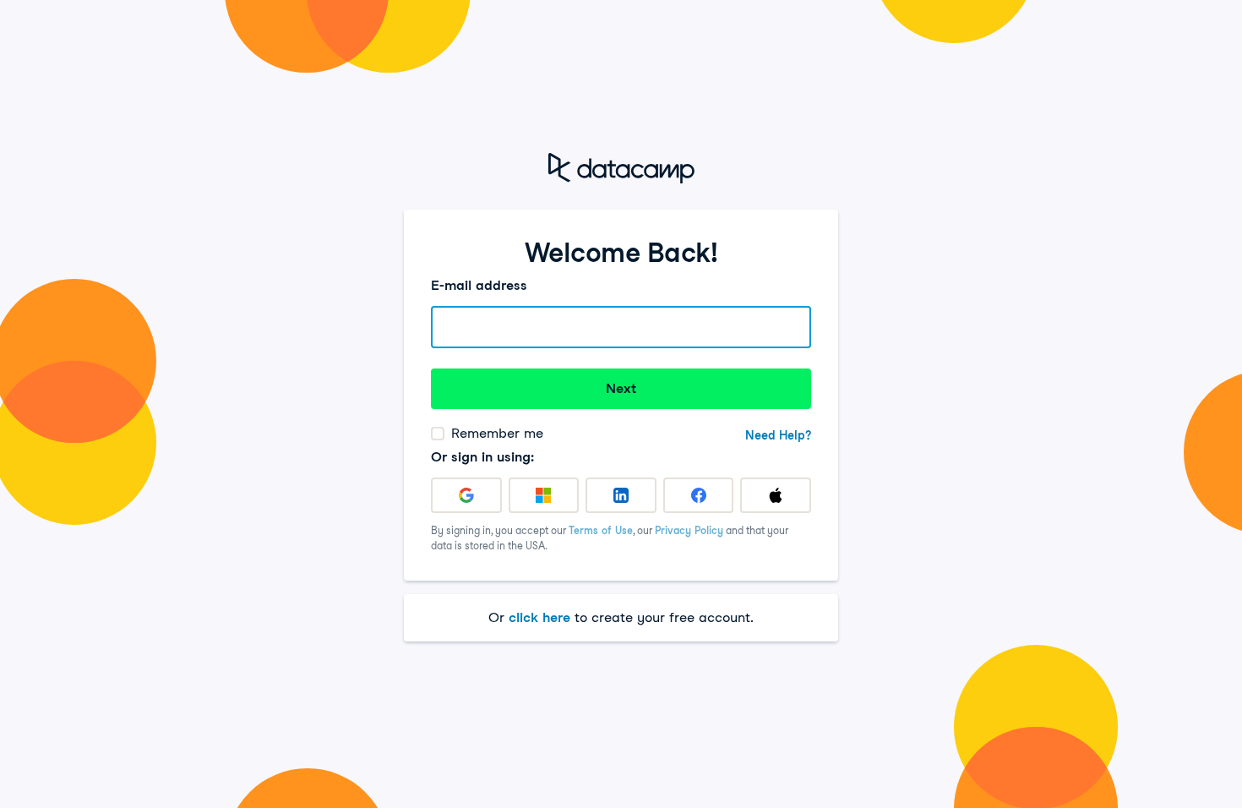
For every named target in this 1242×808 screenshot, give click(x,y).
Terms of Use (601, 530)
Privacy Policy (689, 530)
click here (539, 617)
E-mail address (479, 285)
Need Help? (778, 435)
